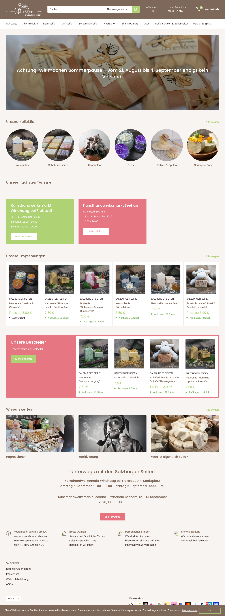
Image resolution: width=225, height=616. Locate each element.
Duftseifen (67, 23)
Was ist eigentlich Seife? (169, 457)
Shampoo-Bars (129, 23)
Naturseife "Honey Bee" (164, 303)
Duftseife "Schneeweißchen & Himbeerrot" (91, 307)
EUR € (11, 598)
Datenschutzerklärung (18, 568)
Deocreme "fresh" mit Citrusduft (21, 305)
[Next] (218, 146)
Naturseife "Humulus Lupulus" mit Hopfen (56, 305)
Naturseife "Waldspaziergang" (89, 379)
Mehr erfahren (23, 359)
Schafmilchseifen (88, 23)
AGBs (9, 584)
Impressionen (16, 457)
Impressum (12, 574)
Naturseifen (49, 23)
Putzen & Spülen (202, 23)
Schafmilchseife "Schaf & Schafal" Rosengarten (164, 379)
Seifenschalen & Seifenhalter (171, 23)
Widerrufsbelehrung (17, 579)
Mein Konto (176, 11)
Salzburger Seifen (20, 299)
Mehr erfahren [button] (189, 610)
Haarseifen (110, 23)
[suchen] (136, 9)
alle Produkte (112, 516)
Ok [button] (209, 610)
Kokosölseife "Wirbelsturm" (123, 305)
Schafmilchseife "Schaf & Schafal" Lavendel (200, 305)
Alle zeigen (212, 122)
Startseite (11, 23)
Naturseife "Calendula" (127, 377)
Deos (147, 23)
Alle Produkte (30, 23)
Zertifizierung (88, 457)
